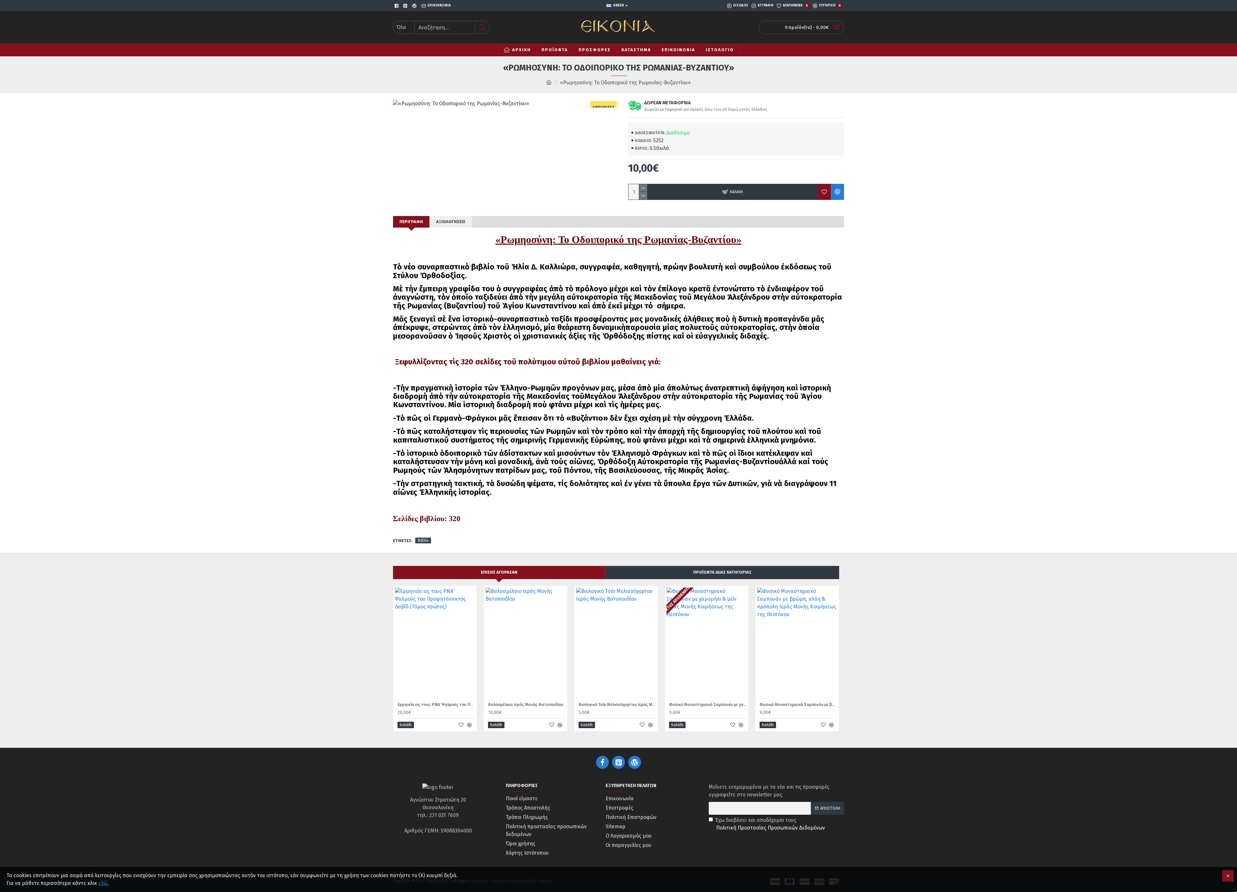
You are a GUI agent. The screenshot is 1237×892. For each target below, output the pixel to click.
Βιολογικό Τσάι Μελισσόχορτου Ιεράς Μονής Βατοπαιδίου (617, 704)
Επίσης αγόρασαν (499, 572)
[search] (482, 27)
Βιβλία (423, 540)
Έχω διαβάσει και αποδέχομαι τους (770, 824)
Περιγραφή (411, 221)
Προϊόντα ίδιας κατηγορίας (722, 572)
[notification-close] (1228, 876)
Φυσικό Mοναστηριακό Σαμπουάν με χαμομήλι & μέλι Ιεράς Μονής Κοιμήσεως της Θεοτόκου (708, 704)
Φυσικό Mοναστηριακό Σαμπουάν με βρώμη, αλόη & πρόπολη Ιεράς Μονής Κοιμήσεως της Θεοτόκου (798, 704)
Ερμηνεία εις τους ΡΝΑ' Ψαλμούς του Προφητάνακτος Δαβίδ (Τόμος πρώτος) (436, 704)
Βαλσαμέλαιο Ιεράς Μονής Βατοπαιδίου (525, 704)
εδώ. (103, 883)
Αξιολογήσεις (450, 221)
